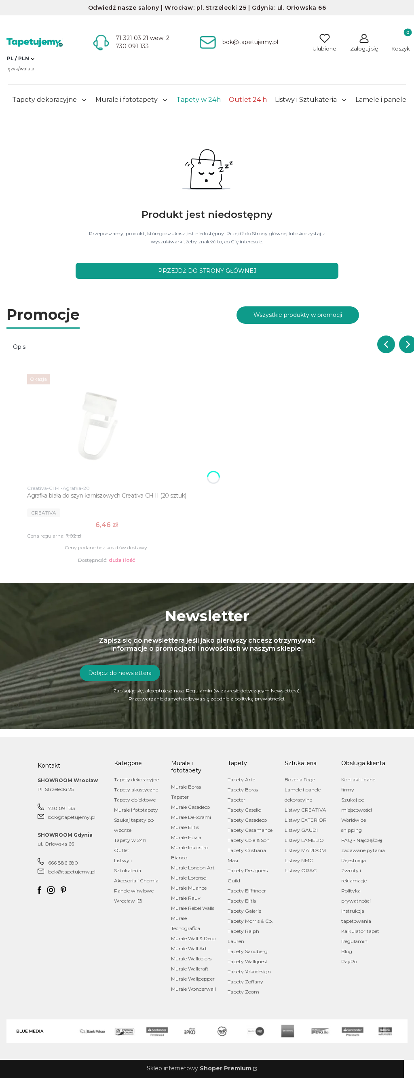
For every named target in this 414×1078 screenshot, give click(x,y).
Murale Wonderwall (193, 989)
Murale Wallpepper (193, 979)
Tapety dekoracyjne (136, 779)
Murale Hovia (186, 837)
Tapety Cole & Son (249, 840)
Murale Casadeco (190, 807)
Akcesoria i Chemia (136, 881)
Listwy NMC (299, 860)
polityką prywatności (259, 699)
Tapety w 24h (130, 840)
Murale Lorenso (188, 878)
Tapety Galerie (244, 911)
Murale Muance (189, 888)
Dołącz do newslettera (120, 673)
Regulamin (199, 691)
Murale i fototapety (136, 810)
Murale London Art (193, 868)
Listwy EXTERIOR (306, 820)
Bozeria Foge (300, 779)
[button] (20, 59)
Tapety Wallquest (248, 961)
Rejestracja (353, 860)
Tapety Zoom (243, 992)
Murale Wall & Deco (193, 938)
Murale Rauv (186, 898)
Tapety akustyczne (136, 790)
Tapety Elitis (242, 901)
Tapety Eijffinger (247, 891)
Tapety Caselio (244, 810)
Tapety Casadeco (247, 820)
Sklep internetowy (199, 1068)
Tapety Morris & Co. (250, 921)
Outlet (121, 850)
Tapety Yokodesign (249, 971)
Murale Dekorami (191, 817)
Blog (346, 951)
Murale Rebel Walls (192, 908)
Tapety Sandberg (248, 951)
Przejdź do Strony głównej (207, 270)
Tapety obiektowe (135, 800)
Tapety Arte (241, 779)
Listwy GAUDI (301, 830)
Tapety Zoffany (245, 982)
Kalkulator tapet (360, 931)
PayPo (349, 961)
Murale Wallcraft (190, 969)
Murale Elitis (185, 827)
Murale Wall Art (189, 948)
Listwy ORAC (301, 870)
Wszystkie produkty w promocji (297, 315)
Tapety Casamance (250, 830)
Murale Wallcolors (191, 959)
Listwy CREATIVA (305, 810)
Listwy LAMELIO (304, 840)
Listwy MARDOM (305, 850)
